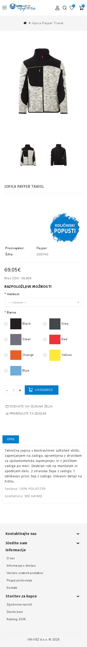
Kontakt (12, 588)
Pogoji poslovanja (19, 580)
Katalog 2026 (16, 619)
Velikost (13, 294)
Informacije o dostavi (21, 566)
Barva (11, 312)
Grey (64, 323)
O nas (11, 558)
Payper (42, 248)
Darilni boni (15, 612)
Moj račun (57, 7)
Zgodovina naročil (19, 605)
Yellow (66, 355)
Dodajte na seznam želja (31, 406)
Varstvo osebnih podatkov (25, 573)
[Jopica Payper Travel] (43, 86)
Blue (25, 370)
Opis (10, 439)
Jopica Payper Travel (48, 23)
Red (63, 339)
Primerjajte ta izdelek (28, 413)
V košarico (44, 390)
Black (26, 323)
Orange (27, 355)
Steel (26, 339)
